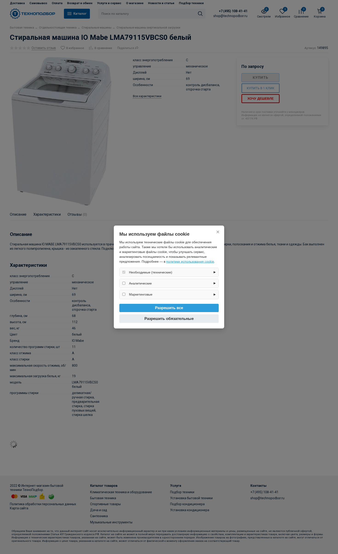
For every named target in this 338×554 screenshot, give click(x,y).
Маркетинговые (140, 294)
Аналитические (140, 283)
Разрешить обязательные (169, 318)
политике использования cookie (190, 261)
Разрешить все (169, 308)
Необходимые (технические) (150, 272)
